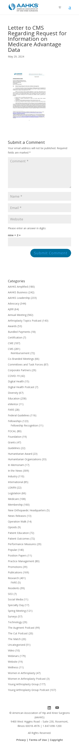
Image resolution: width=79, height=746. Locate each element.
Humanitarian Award (20, 453)
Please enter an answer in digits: (27, 228)
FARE (11, 409)
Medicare (13, 499)
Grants (12, 442)
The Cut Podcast (18, 633)
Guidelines (14, 448)
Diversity (13, 392)
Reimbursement (20, 353)
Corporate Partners (19, 370)
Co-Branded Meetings (21, 359)
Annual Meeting (17, 315)
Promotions (15, 567)
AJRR (11, 309)
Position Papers (17, 555)
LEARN (12, 487)
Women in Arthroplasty (21, 673)
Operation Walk (17, 521)
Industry (12, 476)
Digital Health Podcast (21, 387)
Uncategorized (16, 644)
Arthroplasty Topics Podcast (25, 320)
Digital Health (16, 381)
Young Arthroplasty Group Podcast (28, 690)
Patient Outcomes (19, 538)
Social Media (15, 599)
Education (14, 398)
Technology (15, 622)
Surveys (12, 616)
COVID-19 (14, 376)
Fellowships (15, 421)
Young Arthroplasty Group (23, 684)
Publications (15, 572)
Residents (13, 588)
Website (12, 661)
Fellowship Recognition (24, 425)
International (15, 482)
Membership (15, 504)
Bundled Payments (19, 332)
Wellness (13, 667)
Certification (15, 337)
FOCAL (12, 431)
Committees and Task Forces (25, 364)
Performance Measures (22, 544)
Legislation (14, 493)
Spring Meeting (17, 610)
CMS (10, 349)
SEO (10, 594)
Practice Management (21, 561)
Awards (12, 326)
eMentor (13, 404)
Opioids (12, 527)
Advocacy (13, 303)
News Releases (17, 516)
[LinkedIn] (49, 708)
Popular (12, 550)
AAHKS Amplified (18, 286)
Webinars (13, 656)
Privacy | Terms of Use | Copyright (39, 740)
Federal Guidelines (19, 415)
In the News (15, 470)
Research (13, 578)
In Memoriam (16, 465)
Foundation (14, 436)
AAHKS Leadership (19, 298)
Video (11, 650)
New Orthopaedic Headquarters (27, 510)
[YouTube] (57, 708)
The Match (14, 639)
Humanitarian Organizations (24, 459)
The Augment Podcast (21, 627)
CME (10, 343)
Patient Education (18, 533)
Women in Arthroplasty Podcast (27, 678)
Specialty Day (16, 605)
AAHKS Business (18, 292)
